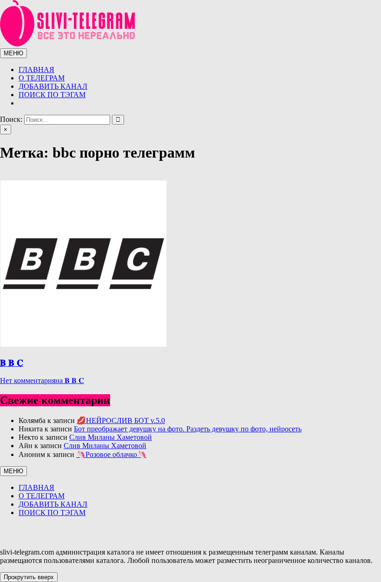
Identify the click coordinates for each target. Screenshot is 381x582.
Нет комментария (42, 380)
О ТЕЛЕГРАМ (42, 78)
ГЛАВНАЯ (36, 69)
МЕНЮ (13, 53)
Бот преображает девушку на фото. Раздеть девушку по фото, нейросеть (188, 429)
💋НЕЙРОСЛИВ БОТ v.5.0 (121, 420)
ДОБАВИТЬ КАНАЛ (53, 86)
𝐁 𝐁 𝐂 (11, 363)
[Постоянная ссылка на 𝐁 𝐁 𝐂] (83, 345)
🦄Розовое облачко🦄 (111, 454)
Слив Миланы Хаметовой (110, 437)
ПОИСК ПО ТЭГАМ (52, 95)
